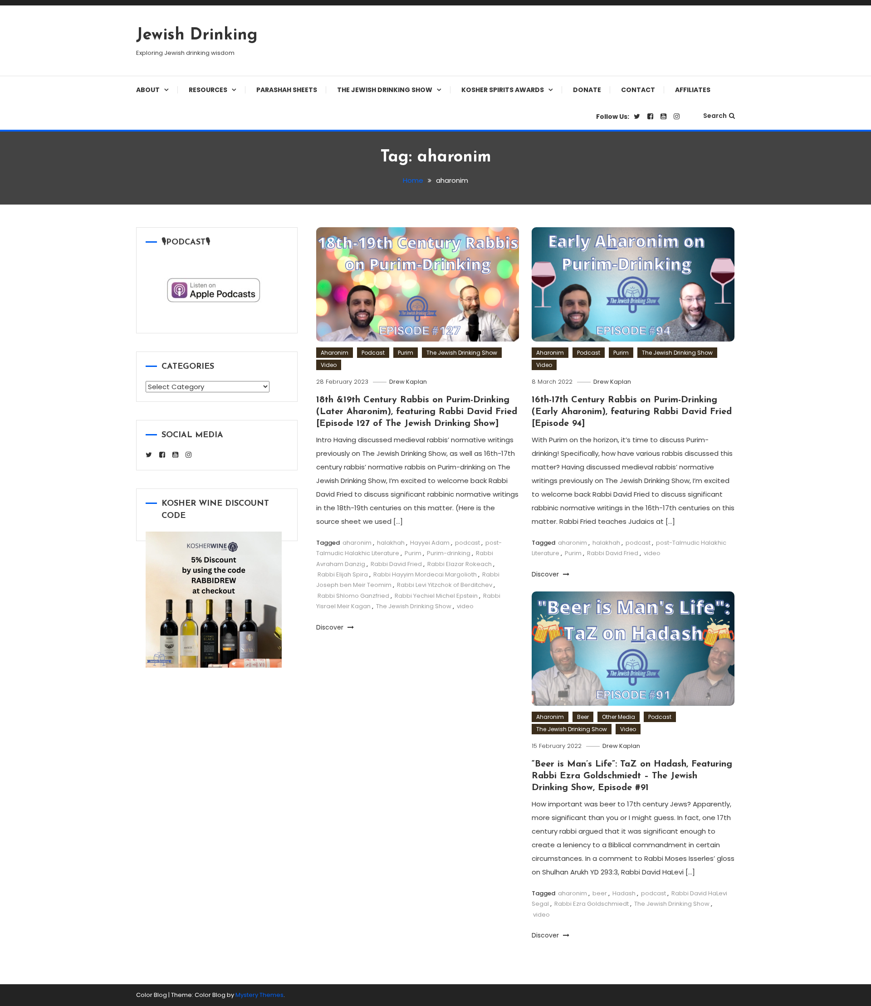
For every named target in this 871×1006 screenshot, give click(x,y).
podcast (467, 542)
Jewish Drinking (197, 35)
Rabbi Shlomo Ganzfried (353, 595)
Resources (208, 89)
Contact (638, 89)
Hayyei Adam (430, 542)
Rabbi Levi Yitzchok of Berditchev (444, 585)
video (465, 606)
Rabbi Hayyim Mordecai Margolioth (425, 574)
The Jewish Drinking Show (384, 89)
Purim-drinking (448, 553)
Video (329, 365)
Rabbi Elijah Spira (343, 574)
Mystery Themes (259, 995)
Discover (330, 627)
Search (715, 115)
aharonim (357, 542)
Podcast (373, 352)
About (148, 89)
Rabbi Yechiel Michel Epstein (436, 595)
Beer (583, 717)
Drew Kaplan (408, 381)
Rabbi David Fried (396, 564)
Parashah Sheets (286, 89)
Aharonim (334, 352)
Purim (405, 352)
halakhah (391, 542)
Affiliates (692, 89)
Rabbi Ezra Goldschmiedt (591, 903)
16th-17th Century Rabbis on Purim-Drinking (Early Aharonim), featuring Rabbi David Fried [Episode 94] (632, 412)
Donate (587, 89)
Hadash (624, 893)
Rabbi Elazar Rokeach (459, 564)
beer (599, 893)
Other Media (618, 717)
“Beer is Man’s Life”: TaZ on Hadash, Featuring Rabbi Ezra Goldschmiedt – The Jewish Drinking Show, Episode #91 (632, 776)
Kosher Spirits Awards (502, 89)
